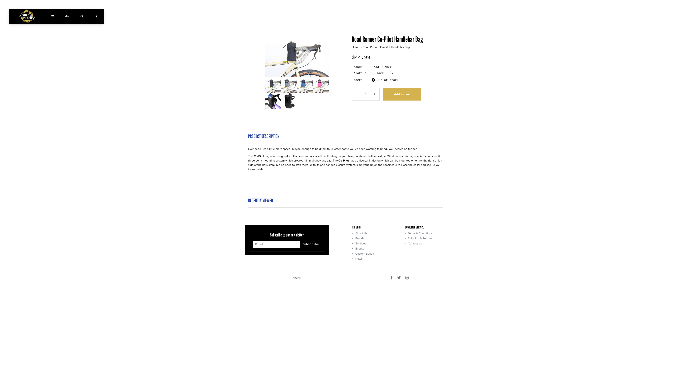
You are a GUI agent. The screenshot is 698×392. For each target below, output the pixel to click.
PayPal (297, 278)
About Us (361, 233)
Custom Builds (364, 254)
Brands (359, 238)
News (358, 259)
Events (359, 248)
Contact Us (415, 243)
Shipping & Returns (420, 238)
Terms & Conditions (420, 233)
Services (360, 243)
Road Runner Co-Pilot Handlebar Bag (386, 47)
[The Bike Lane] (27, 16)
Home (355, 47)
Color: (359, 73)
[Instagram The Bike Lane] (408, 278)
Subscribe (310, 244)
